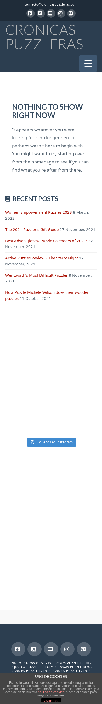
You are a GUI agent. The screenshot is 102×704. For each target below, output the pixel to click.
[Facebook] (30, 13)
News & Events (38, 663)
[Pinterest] (71, 13)
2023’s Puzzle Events (73, 671)
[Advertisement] (51, 367)
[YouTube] (51, 13)
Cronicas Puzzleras (44, 37)
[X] (41, 13)
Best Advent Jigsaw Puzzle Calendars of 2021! (46, 240)
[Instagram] (61, 13)
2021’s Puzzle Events (33, 671)
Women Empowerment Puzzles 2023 (38, 212)
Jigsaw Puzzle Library (33, 667)
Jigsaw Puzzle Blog (75, 667)
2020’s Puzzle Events (74, 663)
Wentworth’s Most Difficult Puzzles (36, 275)
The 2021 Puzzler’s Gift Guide (32, 229)
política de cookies (51, 692)
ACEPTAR (51, 700)
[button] (88, 63)
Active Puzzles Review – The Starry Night (41, 257)
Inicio (15, 663)
